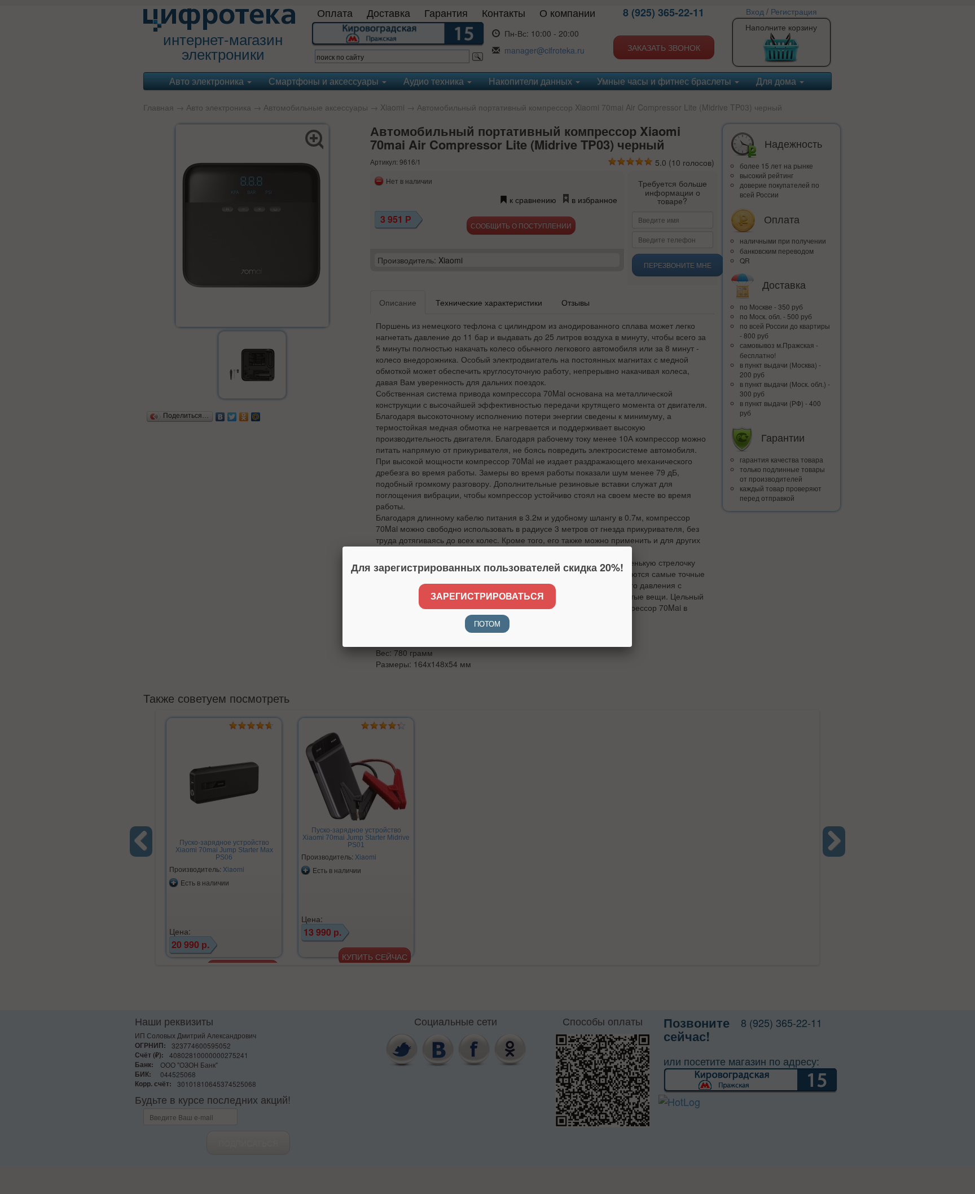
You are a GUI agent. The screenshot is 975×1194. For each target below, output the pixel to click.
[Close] (632, 546)
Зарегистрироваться (487, 595)
